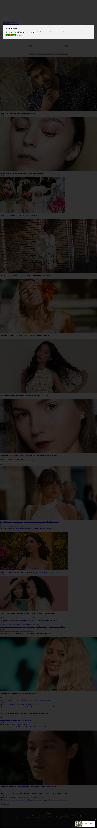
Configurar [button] (19, 35)
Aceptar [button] (8, 35)
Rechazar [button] (13, 35)
